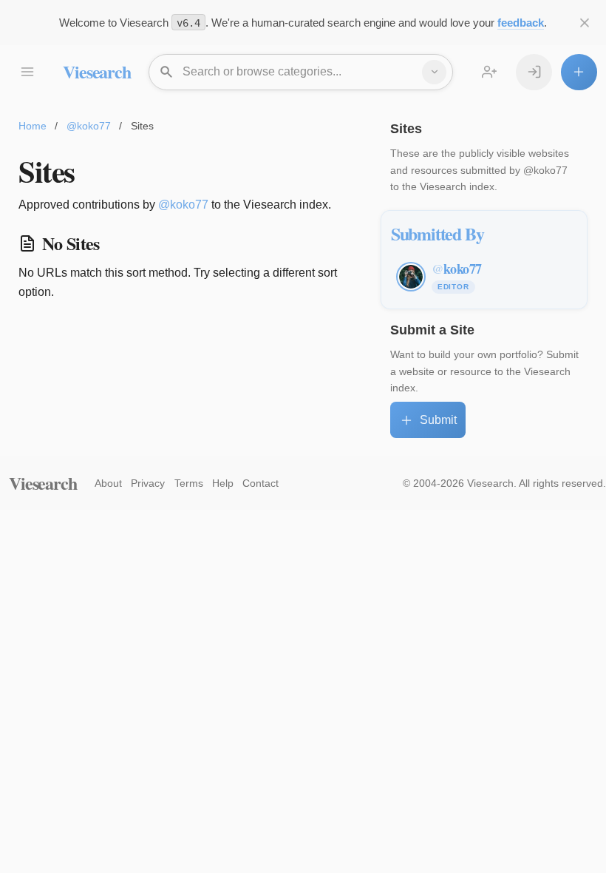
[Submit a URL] (579, 72)
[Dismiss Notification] (585, 22)
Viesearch (96, 71)
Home (32, 126)
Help (223, 483)
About (108, 483)
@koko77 (89, 126)
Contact (260, 483)
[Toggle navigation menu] (27, 72)
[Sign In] (534, 72)
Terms (188, 483)
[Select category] (434, 72)
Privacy (148, 483)
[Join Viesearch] (489, 72)
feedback (520, 22)
